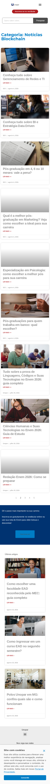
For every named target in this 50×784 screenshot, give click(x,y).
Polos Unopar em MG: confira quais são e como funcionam (24, 699)
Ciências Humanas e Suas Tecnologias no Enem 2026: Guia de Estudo (22, 430)
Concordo (25, 778)
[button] (40, 5)
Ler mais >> (7, 83)
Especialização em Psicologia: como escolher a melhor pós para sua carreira (24, 274)
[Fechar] (44, 751)
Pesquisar (40, 20)
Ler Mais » (10, 603)
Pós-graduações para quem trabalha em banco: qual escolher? (22, 324)
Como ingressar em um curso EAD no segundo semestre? (23, 646)
